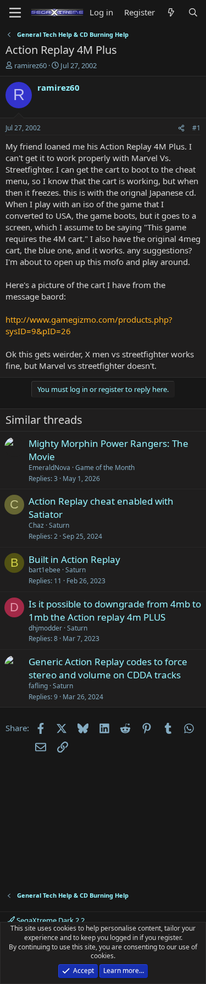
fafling (38, 685)
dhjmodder (45, 628)
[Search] (193, 12)
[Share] (181, 128)
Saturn (59, 525)
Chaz (36, 525)
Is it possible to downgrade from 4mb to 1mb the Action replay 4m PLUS (115, 610)
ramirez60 (30, 65)
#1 (196, 127)
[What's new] (171, 12)
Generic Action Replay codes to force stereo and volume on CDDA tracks (108, 668)
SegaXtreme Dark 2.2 (50, 920)
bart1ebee (44, 569)
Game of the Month (105, 467)
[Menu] (15, 13)
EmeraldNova (49, 467)
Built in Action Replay (74, 559)
